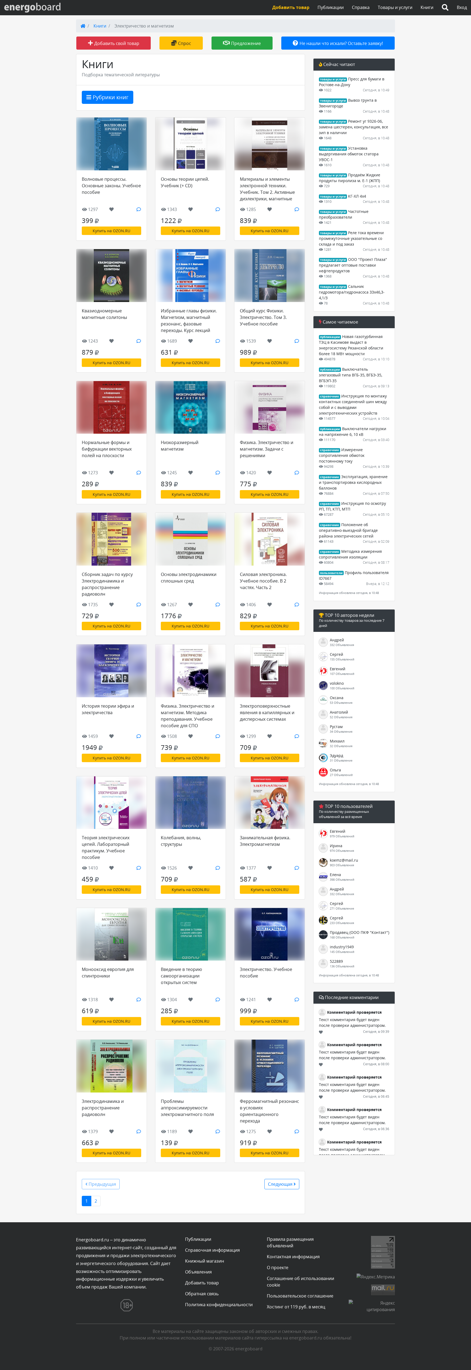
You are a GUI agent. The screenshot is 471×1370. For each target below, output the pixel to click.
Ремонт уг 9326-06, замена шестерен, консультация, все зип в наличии (353, 127)
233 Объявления (342, 923)
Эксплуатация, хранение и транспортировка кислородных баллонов (353, 482)
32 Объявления (341, 746)
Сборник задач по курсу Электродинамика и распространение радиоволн (107, 584)
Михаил (337, 741)
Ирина (336, 845)
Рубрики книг (110, 97)
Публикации (331, 7)
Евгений (337, 668)
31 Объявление (341, 760)
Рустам (336, 726)
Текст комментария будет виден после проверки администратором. (352, 1022)
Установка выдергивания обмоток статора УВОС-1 (349, 154)
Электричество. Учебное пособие (266, 972)
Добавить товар (202, 1283)
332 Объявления (342, 645)
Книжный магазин (204, 1261)
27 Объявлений (341, 775)
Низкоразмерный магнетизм (179, 445)
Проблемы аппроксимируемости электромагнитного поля (187, 1107)
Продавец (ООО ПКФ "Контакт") (359, 932)
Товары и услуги (395, 7)
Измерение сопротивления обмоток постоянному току (341, 455)
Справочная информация (212, 1250)
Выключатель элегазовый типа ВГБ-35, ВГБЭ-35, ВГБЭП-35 (350, 375)
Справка (361, 7)
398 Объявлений (342, 879)
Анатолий (339, 712)
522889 (336, 961)
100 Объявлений (342, 688)
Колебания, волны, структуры (181, 841)
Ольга (335, 769)
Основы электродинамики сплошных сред (188, 577)
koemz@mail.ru (344, 860)
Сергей (336, 654)
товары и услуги (333, 79)
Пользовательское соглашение (300, 1296)
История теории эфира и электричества (108, 709)
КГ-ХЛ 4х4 (357, 196)
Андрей (337, 639)
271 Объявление (342, 908)
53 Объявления (341, 703)
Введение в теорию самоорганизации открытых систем (181, 975)
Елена (335, 874)
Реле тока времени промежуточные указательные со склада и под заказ (351, 238)
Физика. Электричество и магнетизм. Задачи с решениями (266, 448)
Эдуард (336, 755)
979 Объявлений (342, 836)
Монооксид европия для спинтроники (108, 972)
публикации (330, 337)
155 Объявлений (342, 659)
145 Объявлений (342, 952)
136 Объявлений (342, 966)
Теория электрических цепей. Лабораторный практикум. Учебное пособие (105, 847)
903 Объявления (342, 865)
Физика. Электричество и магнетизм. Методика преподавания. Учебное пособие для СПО (187, 716)
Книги (427, 7)
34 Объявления (341, 731)
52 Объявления (341, 717)
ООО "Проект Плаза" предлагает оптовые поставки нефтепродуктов (353, 265)
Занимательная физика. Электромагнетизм (265, 841)
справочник (329, 396)
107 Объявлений (342, 674)
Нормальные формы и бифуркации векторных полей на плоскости (107, 448)
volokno (337, 683)
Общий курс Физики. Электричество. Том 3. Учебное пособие (263, 317)
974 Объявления (342, 851)
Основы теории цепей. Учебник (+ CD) (185, 182)
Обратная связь (202, 1294)
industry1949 (342, 946)
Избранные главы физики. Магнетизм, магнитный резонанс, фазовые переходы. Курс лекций (189, 320)
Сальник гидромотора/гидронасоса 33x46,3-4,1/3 (352, 292)
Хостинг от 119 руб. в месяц (296, 1307)
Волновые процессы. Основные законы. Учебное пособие (111, 185)
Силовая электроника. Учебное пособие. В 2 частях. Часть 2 (263, 580)
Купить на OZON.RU (111, 230)
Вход (462, 7)
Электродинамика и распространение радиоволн (103, 1107)
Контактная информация (293, 1257)
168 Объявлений (342, 937)
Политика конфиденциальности (219, 1305)
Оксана (336, 697)
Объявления (198, 1272)
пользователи (331, 573)
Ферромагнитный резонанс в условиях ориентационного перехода (269, 1111)
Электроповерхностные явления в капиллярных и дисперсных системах (267, 712)
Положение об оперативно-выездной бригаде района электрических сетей (348, 530)
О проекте (277, 1268)
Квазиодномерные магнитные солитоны (104, 314)
